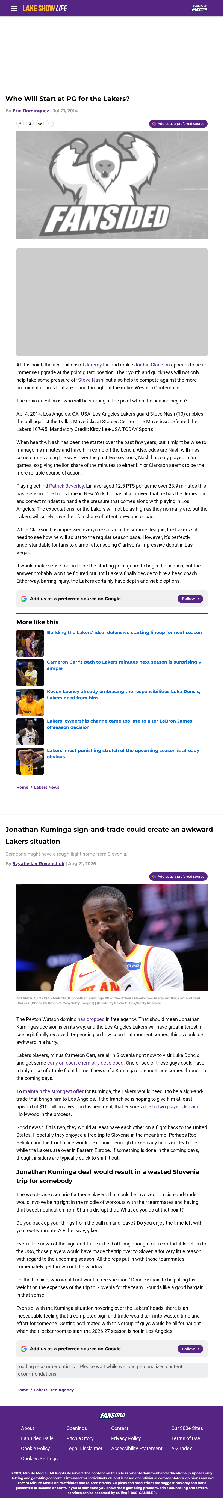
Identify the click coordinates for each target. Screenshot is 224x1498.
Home (22, 787)
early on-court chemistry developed (85, 1063)
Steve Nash (90, 380)
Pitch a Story (80, 1438)
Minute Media (34, 1473)
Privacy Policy (126, 1438)
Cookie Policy (35, 1448)
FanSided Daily (37, 1438)
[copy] (50, 123)
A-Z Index (181, 1448)
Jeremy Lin (97, 365)
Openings (76, 1428)
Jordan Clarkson (152, 365)
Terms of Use (185, 1438)
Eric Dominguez (31, 110)
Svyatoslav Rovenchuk (38, 863)
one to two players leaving (171, 1106)
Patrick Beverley (66, 486)
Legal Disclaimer (84, 1448)
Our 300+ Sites (187, 1428)
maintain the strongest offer (53, 1091)
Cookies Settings (39, 1458)
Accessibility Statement (137, 1448)
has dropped (91, 1019)
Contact (119, 1428)
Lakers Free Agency (54, 1389)
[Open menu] (14, 8)
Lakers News (46, 787)
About (27, 1428)
